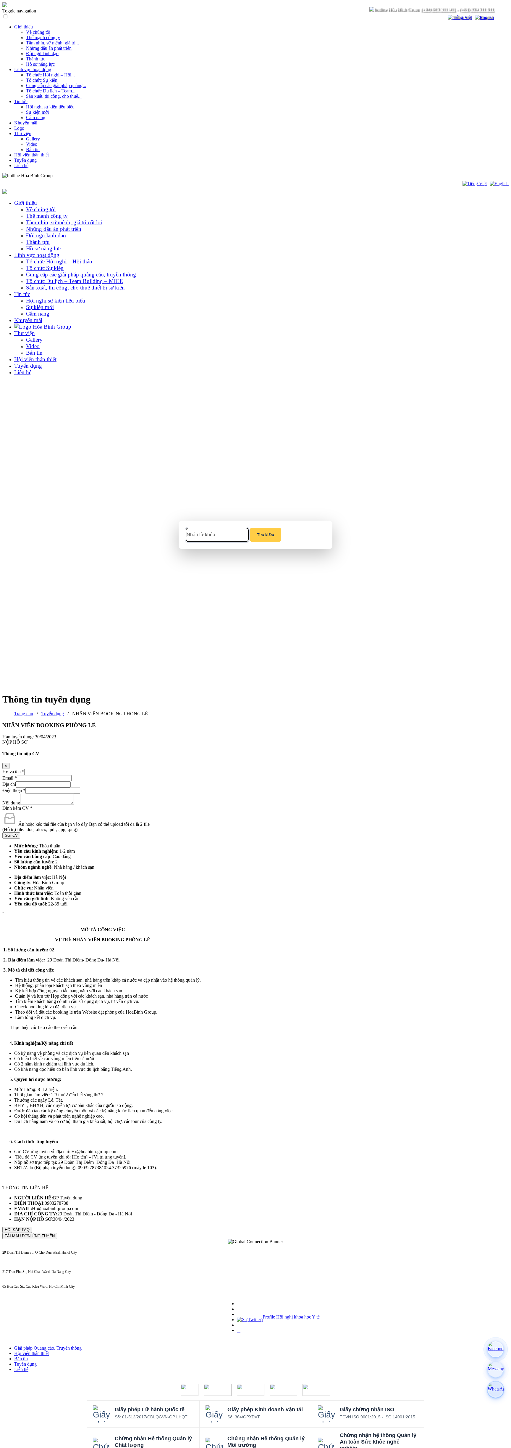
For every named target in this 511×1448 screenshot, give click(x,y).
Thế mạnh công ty (43, 37)
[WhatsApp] (496, 1390)
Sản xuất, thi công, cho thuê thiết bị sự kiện (75, 287)
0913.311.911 (66, 175)
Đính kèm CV (17, 808)
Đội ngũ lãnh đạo (42, 53)
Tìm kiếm (265, 535)
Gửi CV (11, 835)
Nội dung (11, 802)
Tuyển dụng (25, 160)
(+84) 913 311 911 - (16, 1257)
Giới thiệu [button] (25, 203)
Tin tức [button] (22, 294)
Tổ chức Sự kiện (41, 80)
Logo (19, 128)
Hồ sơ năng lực (40, 64)
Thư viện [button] (24, 333)
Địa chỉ (9, 784)
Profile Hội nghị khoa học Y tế (291, 1316)
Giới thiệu (23, 26)
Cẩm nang (35, 117)
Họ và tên (13, 771)
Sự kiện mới (37, 112)
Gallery (33, 138)
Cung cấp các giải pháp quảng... (56, 85)
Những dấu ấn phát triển (49, 48)
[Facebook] (496, 1349)
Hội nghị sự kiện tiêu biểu (50, 106)
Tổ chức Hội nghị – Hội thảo (59, 261)
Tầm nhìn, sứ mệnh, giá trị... (52, 42)
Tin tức (21, 101)
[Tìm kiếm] (439, 17)
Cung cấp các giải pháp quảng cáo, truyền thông (81, 274)
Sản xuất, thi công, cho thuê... (54, 96)
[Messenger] (496, 1369)
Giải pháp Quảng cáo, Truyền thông (48, 1348)
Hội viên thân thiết (31, 154)
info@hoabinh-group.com (20, 1276)
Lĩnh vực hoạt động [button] (36, 255)
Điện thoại (13, 790)
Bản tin (33, 149)
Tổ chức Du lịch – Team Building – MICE (74, 281)
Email (9, 777)
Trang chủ (23, 713)
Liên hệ (21, 165)
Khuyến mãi (25, 122)
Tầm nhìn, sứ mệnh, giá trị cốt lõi (64, 222)
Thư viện (22, 133)
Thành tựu (36, 58)
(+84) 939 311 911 (476, 9)
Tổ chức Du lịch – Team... (50, 90)
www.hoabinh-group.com (20, 1291)
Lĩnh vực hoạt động (32, 69)
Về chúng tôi (38, 32)
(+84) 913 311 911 (438, 9)
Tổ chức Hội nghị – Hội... (50, 74)
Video (31, 144)
